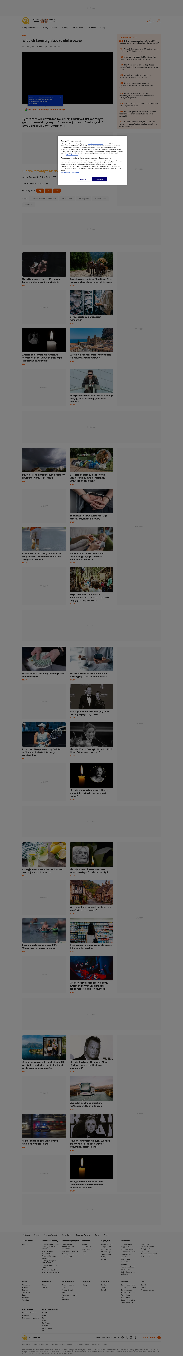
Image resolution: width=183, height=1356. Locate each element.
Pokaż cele (83, 179)
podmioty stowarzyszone (95, 144)
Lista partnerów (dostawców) (70, 172)
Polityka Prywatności (72, 155)
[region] (92, 160)
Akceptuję (99, 179)
